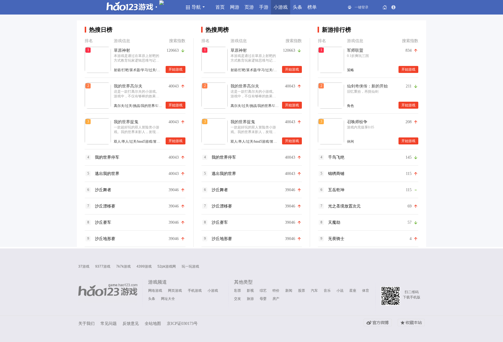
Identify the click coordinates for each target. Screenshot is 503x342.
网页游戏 (175, 291)
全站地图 (153, 323)
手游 (263, 7)
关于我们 (86, 323)
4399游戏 (144, 266)
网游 (234, 7)
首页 (220, 7)
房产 (275, 299)
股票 (301, 291)
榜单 (312, 7)
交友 (237, 299)
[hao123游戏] (107, 293)
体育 (365, 291)
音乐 (327, 291)
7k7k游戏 (123, 266)
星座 (352, 291)
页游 (249, 7)
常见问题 (108, 323)
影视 (250, 291)
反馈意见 (131, 323)
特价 (275, 291)
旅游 (250, 299)
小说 (339, 291)
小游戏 (281, 7)
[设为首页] (384, 7)
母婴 (263, 299)
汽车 (314, 291)
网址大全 (168, 299)
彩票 (237, 291)
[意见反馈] (393, 7)
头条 (297, 7)
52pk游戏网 (166, 266)
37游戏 (83, 266)
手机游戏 (195, 291)
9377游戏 (102, 266)
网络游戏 (155, 291)
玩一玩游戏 (190, 266)
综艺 (263, 291)
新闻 (288, 291)
